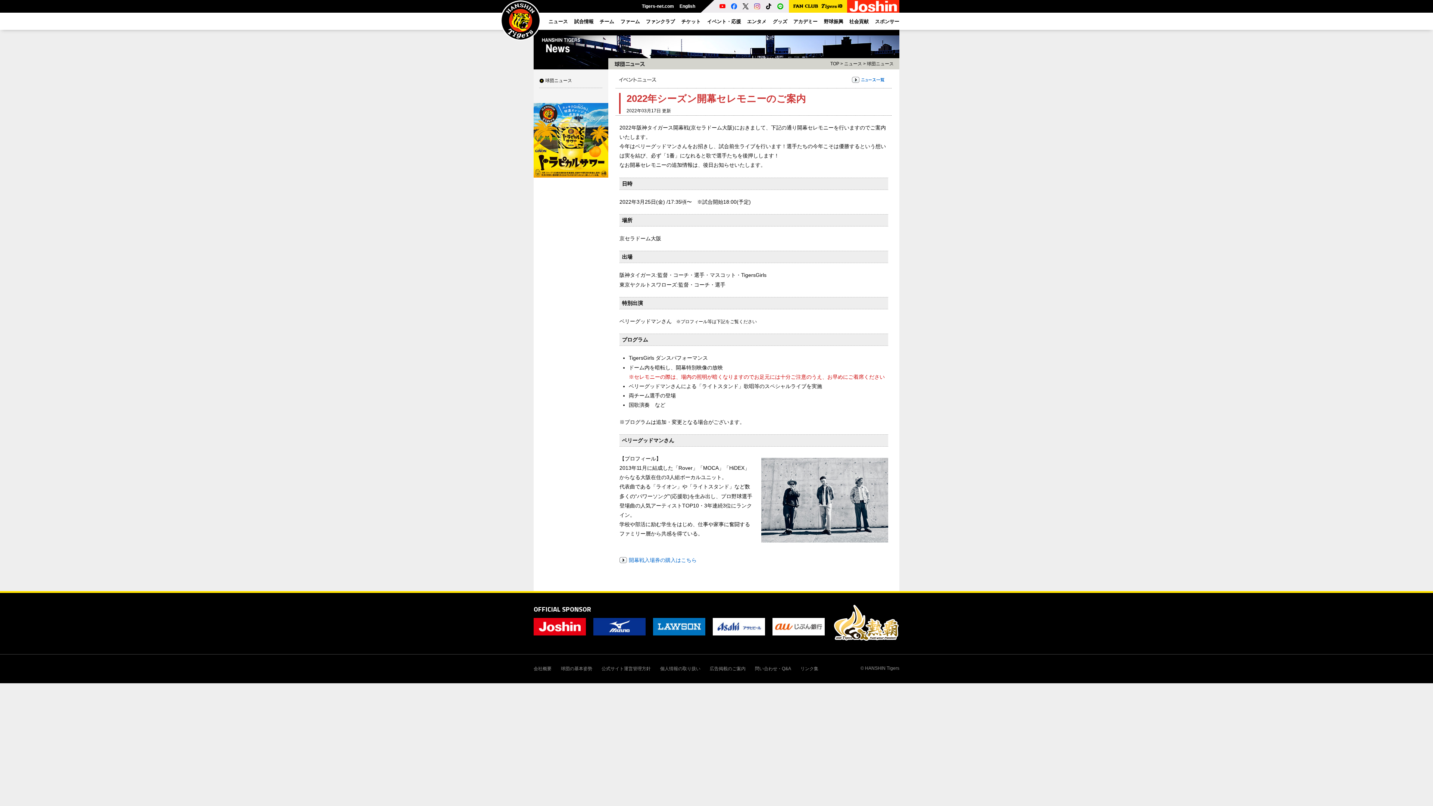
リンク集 (809, 668)
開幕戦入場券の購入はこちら (663, 560)
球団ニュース (558, 80)
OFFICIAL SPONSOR (562, 609)
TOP (834, 63)
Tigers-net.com (658, 6)
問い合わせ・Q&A (773, 668)
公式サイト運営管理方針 (626, 668)
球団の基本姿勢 (576, 668)
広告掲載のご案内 (728, 668)
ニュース (853, 63)
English (687, 6)
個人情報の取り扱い (680, 668)
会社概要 (543, 668)
